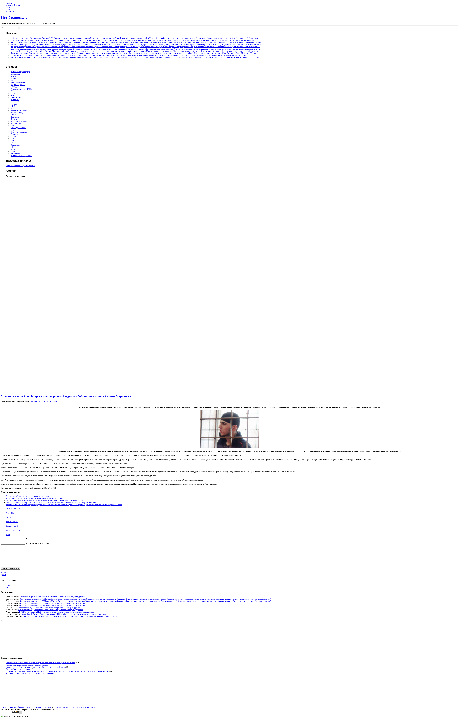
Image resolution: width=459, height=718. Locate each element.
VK (7, 587)
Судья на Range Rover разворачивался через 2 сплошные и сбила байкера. (36, 667)
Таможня (14, 134)
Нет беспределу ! (15, 17)
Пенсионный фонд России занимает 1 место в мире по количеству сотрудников (52, 597)
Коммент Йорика (13, 5)
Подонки (14, 119)
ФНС (13, 143)
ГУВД (13, 93)
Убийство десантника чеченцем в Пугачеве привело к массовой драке (34, 498)
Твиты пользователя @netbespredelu (20, 166)
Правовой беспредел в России (18, 669)
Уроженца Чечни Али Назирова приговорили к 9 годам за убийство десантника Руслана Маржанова (66, 396)
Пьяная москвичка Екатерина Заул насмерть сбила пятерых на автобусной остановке (40, 663)
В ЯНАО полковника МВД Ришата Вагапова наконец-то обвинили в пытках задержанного (56, 612)
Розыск (9, 7)
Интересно (15, 100)
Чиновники (15, 153)
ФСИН (13, 149)
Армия (13, 76)
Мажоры (14, 104)
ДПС (13, 95)
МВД (13, 106)
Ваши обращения (18, 82)
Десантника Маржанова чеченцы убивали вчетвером (27, 496)
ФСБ (12, 147)
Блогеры (14, 78)
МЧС (13, 108)
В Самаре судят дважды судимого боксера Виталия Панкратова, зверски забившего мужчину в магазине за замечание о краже (57, 671)
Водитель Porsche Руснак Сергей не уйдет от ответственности (31, 673)
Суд (12, 130)
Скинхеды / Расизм (18, 128)
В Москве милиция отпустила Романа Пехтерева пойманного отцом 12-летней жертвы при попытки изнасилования (69, 616)
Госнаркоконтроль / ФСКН (21, 89)
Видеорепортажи (18, 85)
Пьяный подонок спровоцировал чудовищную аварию (28, 665)
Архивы (9, 176)
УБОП (13, 136)
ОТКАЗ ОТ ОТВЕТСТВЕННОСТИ (78, 707)
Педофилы (15, 117)
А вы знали (15, 74)
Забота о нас (16, 98)
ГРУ (12, 91)
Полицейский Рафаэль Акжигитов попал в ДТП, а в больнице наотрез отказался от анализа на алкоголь (63, 614)
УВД (12, 138)
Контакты (10, 12)
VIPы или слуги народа (20, 72)
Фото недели (16, 145)
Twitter (8, 585)
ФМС (13, 141)
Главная (9, 3)
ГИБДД (14, 87)
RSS (96, 707)
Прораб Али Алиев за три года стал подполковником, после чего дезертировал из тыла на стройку (46, 500)
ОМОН (13, 115)
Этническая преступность (21, 156)
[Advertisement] (21, 213)
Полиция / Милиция (19, 121)
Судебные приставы (19, 132)
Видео (8, 9)
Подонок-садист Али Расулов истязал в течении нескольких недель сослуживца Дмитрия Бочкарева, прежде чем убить (54, 503)
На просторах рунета (19, 110)
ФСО (13, 151)
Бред (12, 80)
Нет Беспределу (17, 113)
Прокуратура (16, 123)
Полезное (57, 707)
